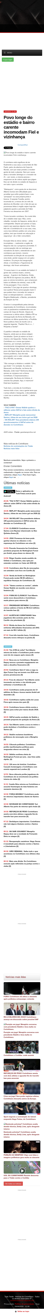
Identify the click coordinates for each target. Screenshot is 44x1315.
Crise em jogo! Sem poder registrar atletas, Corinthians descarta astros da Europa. (21, 1097)
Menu (9, 53)
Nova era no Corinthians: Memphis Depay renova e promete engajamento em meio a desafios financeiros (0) (21, 662)
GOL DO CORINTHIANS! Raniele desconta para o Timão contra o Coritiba (21, 1176)
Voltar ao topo (23, 1311)
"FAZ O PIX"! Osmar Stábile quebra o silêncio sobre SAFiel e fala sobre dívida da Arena (22, 410)
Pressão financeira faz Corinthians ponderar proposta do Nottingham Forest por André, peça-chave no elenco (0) (21, 550)
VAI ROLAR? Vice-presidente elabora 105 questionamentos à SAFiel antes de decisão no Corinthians (21, 422)
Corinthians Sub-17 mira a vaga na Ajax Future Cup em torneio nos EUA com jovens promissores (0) (21, 672)
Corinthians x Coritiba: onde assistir (19, 1055)
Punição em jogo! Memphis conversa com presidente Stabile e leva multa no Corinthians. (21, 1034)
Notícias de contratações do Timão (18, 446)
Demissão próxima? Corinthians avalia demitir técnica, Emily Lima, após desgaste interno (21, 1134)
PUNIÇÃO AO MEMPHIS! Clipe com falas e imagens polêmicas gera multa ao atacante (21, 1156)
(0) (22, 503)
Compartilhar (23, 145)
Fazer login (7, 60)
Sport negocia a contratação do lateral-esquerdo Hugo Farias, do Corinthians (20, 1118)
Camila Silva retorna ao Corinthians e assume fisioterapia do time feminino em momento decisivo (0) (22, 786)
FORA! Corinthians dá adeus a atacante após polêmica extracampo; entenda (20, 998)
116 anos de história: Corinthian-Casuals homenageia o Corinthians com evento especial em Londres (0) (20, 766)
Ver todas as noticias (13, 1184)
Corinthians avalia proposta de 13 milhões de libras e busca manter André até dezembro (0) (22, 692)
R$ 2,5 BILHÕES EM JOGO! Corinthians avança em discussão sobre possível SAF (21, 1018)
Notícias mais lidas (11, 448)
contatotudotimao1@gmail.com (22, 1300)
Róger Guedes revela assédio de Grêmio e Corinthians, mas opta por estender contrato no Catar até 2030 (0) (20, 560)
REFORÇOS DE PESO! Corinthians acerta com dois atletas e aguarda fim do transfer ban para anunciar (21, 1075)
